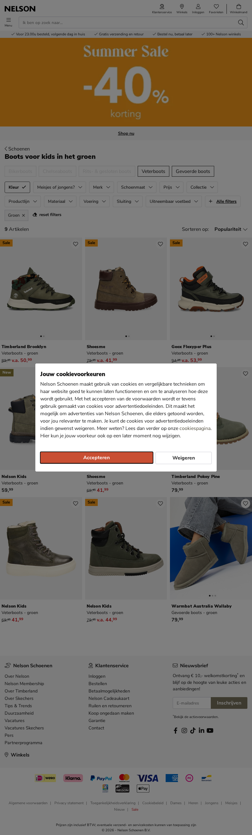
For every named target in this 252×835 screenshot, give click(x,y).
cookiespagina (195, 428)
